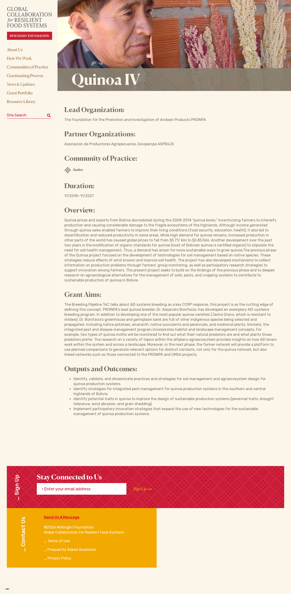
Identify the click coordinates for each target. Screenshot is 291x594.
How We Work (19, 58)
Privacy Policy (59, 558)
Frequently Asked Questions (72, 549)
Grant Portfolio (20, 92)
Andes (78, 169)
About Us (15, 49)
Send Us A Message (61, 517)
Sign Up (140, 488)
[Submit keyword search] (49, 115)
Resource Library (21, 101)
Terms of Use (59, 541)
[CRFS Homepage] (33, 23)
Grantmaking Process (25, 75)
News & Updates (21, 84)
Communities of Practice (27, 66)
